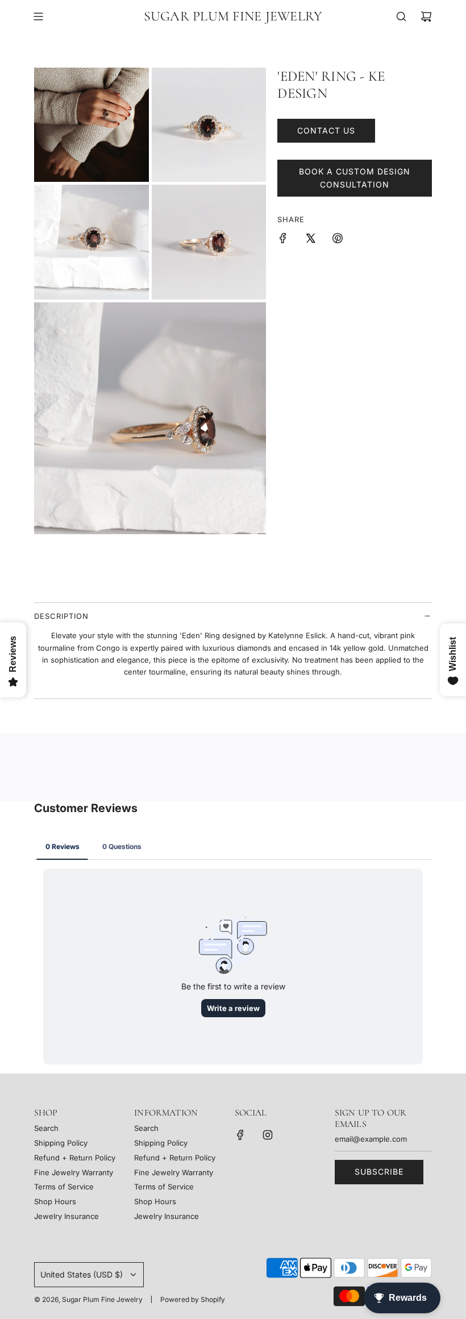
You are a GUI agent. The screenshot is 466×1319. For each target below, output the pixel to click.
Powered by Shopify (192, 1299)
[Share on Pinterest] (337, 240)
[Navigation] (38, 16)
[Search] (401, 16)
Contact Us (326, 130)
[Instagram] (267, 1134)
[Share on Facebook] (283, 240)
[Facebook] (240, 1134)
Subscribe (379, 1171)
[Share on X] (310, 240)
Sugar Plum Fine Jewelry (233, 16)
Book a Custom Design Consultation (354, 178)
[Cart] (426, 16)
